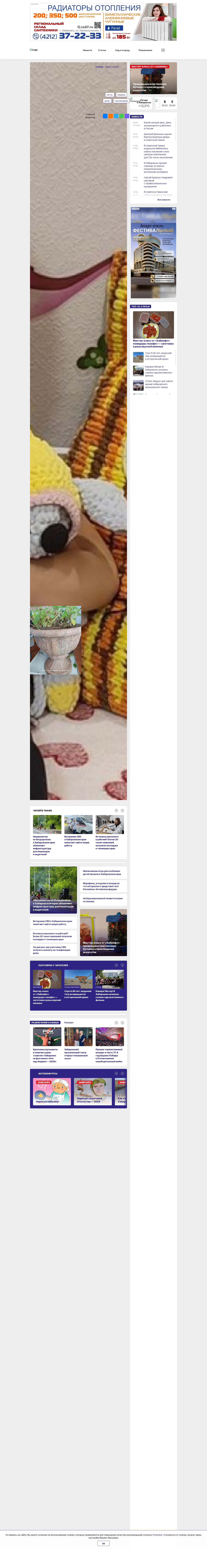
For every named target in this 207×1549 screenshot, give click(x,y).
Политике (157, 1535)
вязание (121, 95)
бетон (110, 95)
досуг (107, 101)
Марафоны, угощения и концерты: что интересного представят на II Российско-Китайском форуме (101, 886)
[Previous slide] (116, 810)
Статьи (99, 66)
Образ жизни (112, 66)
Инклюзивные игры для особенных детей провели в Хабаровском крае (102, 872)
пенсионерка (121, 101)
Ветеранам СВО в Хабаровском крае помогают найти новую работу (52, 922)
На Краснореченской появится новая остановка (103, 900)
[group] (47, 1045)
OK (103, 1543)
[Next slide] (122, 810)
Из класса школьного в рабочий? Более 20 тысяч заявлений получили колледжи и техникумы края (52, 936)
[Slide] (44, 670)
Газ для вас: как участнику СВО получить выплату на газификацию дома (51, 950)
